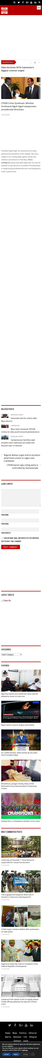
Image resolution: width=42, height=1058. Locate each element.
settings (25, 1050)
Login (25, 1040)
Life (25, 1036)
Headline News (17, 436)
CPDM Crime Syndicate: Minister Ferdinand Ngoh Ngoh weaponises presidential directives (18, 106)
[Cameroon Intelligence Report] (4, 13)
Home (7, 1032)
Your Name (5, 514)
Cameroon (15, 426)
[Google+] (27, 2)
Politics (22, 1032)
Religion (33, 1036)
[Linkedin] (35, 2)
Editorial (33, 1032)
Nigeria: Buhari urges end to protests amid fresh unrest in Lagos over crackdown (20, 458)
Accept (6, 1054)
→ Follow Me (6, 600)
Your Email (5, 523)
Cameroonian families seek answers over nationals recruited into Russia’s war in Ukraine (18, 443)
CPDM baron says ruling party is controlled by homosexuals (24, 466)
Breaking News (17, 415)
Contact (17, 1040)
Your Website (6, 533)
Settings (25, 1054)
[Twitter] (18, 2)
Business (17, 1036)
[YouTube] (31, 2)
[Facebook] (23, 2)
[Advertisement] (21, 37)
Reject (16, 1054)
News (15, 1032)
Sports (8, 1036)
